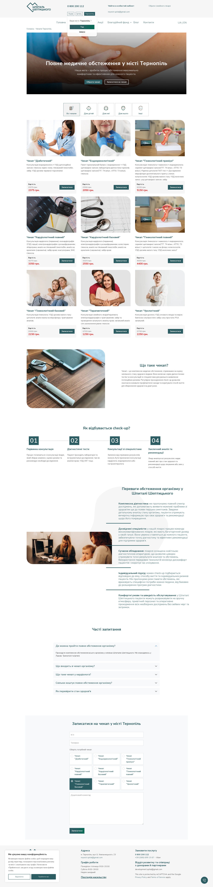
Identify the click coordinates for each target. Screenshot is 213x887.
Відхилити (19, 877)
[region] (32, 866)
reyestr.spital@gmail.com (92, 857)
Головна (61, 22)
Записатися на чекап (117, 82)
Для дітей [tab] (89, 113)
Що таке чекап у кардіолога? (73, 674)
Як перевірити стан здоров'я (73, 691)
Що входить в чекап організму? (75, 666)
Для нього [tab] (123, 113)
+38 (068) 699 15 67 (144, 857)
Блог (136, 22)
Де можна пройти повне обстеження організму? (85, 646)
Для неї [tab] (106, 113)
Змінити (82, 32)
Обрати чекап (93, 82)
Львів (70, 13)
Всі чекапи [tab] (71, 113)
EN (185, 22)
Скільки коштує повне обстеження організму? (84, 683)
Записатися (67, 187)
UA (180, 22)
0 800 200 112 (142, 854)
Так (82, 27)
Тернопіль (89, 13)
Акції (100, 22)
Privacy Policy (141, 877)
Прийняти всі (43, 877)
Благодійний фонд (118, 22)
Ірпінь (79, 13)
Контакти (148, 22)
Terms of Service (158, 877)
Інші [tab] (140, 113)
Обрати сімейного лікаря (160, 6)
